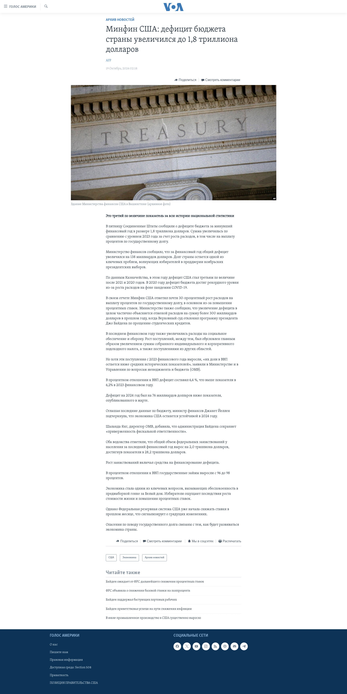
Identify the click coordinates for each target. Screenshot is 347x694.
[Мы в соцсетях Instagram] (206, 646)
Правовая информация (66, 660)
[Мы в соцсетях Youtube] (196, 646)
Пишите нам (59, 652)
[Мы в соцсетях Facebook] (177, 646)
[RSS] (215, 646)
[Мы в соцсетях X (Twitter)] (187, 646)
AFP (108, 60)
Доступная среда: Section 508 (70, 667)
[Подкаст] (225, 646)
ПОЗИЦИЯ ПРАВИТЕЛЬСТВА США (74, 683)
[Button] (185, 80)
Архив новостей (120, 20)
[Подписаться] (234, 646)
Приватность (59, 675)
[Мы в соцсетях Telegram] (244, 646)
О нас (54, 644)
